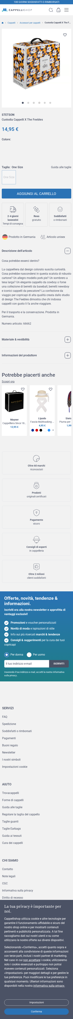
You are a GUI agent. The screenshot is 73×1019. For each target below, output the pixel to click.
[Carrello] (58, 9)
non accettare (31, 960)
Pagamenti (9, 738)
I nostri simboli (11, 759)
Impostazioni (36, 1002)
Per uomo (39, 654)
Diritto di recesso (12, 897)
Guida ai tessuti (12, 835)
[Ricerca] (51, 9)
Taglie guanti (10, 821)
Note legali (8, 876)
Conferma (36, 1011)
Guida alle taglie (61, 167)
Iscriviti (59, 663)
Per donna (16, 654)
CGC (5, 883)
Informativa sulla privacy (17, 890)
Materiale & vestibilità (15, 339)
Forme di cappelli (13, 800)
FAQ (4, 717)
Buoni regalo (10, 745)
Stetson (8, 114)
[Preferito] (65, 35)
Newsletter (8, 752)
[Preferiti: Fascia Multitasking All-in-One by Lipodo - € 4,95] (50, 390)
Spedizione (9, 724)
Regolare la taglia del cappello (21, 814)
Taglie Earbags (11, 828)
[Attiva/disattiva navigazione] (67, 9)
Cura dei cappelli (12, 843)
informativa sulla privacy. (49, 985)
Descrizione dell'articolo (17, 251)
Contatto (7, 869)
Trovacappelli (10, 793)
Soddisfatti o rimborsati (17, 731)
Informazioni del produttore (19, 355)
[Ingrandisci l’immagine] (36, 64)
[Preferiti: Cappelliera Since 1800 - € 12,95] (22, 390)
